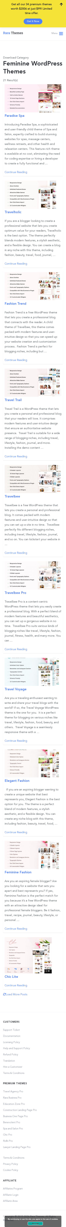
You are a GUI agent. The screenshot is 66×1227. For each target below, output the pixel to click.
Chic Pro (7, 1135)
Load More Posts (16, 994)
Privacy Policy (10, 1164)
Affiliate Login (10, 1195)
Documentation (11, 1036)
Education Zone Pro (14, 1104)
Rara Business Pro (12, 1098)
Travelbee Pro (15, 593)
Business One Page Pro (15, 1116)
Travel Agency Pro (13, 1091)
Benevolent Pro (11, 1122)
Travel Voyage (16, 689)
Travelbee (12, 496)
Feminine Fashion (18, 872)
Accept (35, 1223)
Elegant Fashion (17, 781)
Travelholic (13, 212)
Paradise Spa (14, 116)
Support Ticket (11, 1030)
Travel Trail (13, 400)
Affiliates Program (13, 1189)
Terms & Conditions (13, 1073)
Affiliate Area (10, 1201)
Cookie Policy (10, 1170)
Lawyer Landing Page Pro (17, 1147)
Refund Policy (10, 1055)
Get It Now (33, 21)
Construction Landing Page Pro (20, 1110)
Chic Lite (11, 977)
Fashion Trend (15, 303)
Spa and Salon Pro (13, 1129)
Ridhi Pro (8, 1141)
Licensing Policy (11, 1042)
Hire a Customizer (12, 1067)
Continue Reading (16, 172)
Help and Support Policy (16, 1048)
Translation (9, 1061)
